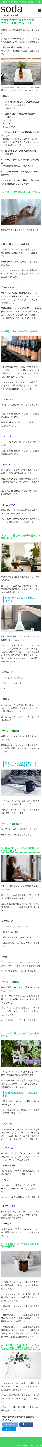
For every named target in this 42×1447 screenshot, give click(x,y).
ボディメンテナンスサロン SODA (28, 1446)
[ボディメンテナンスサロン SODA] (11, 10)
